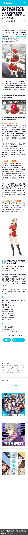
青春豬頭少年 (17, 370)
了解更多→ (11, 533)
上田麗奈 (6, 365)
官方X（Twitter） (18, 340)
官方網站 (7, 340)
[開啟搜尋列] (17, 3)
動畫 (11, 365)
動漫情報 (6, 363)
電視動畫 (16, 365)
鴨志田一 (20, 372)
